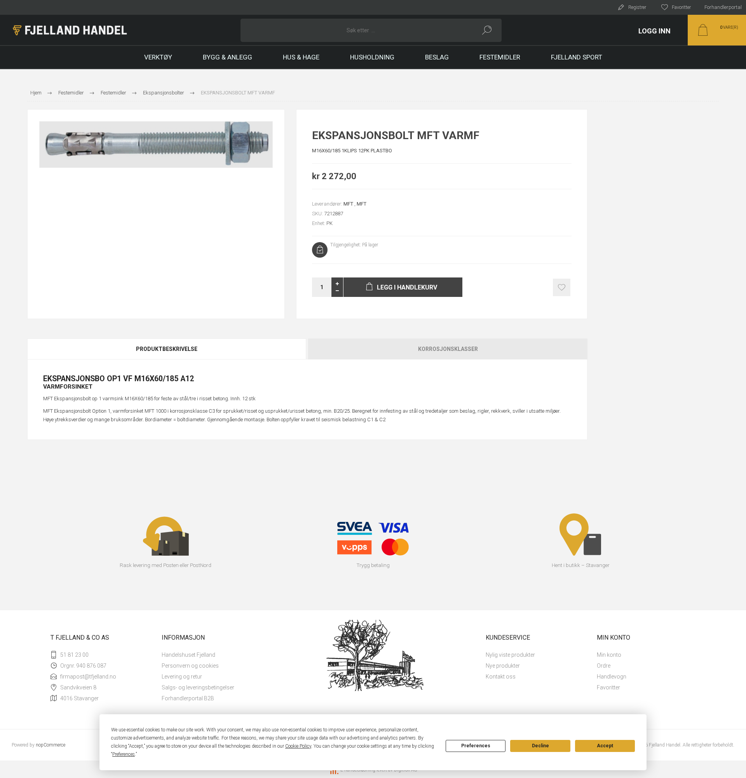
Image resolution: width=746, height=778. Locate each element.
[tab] (167, 348)
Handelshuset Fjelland (188, 655)
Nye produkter (503, 666)
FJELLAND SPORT (576, 57)
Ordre (603, 666)
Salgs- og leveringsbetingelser (198, 687)
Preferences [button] (123, 754)
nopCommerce (50, 745)
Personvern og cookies (190, 666)
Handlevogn (611, 676)
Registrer (637, 7)
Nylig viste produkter (510, 655)
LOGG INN (654, 31)
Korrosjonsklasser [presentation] (448, 349)
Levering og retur (182, 676)
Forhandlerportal (723, 7)
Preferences (475, 745)
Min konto (609, 655)
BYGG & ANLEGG (227, 57)
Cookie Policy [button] (298, 746)
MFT (348, 204)
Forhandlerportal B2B (188, 698)
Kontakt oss (501, 676)
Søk (487, 30)
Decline (540, 745)
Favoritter (608, 687)
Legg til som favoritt (561, 287)
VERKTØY (158, 57)
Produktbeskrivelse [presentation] (166, 349)
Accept (605, 745)
